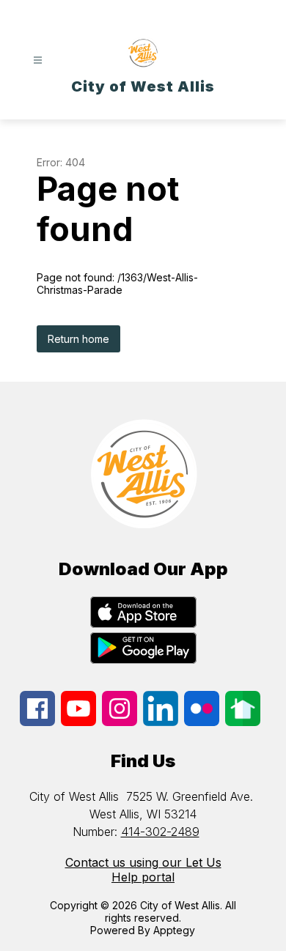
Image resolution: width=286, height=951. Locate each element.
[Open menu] (37, 60)
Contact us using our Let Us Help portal (143, 869)
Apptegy (174, 930)
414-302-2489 (160, 831)
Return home (78, 339)
